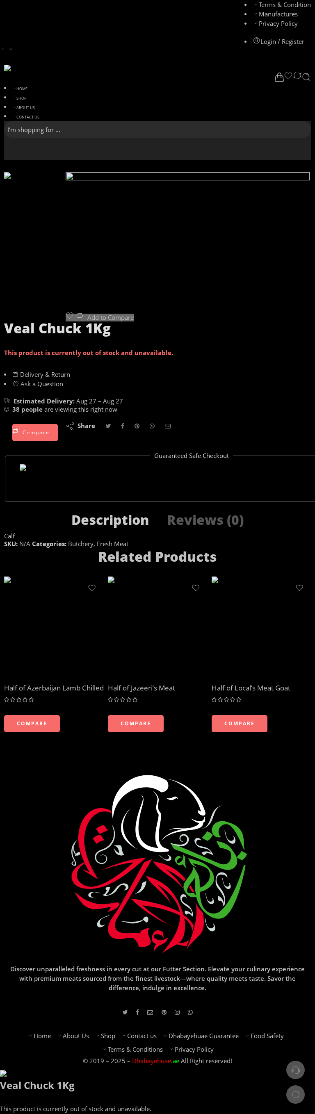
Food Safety (267, 1036)
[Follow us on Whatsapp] (190, 1012)
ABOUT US (25, 107)
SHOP (21, 98)
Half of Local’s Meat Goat (251, 688)
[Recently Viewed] (295, 1094)
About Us (76, 1036)
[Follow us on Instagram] (177, 1012)
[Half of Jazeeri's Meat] (158, 626)
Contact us (142, 1036)
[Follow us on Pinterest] (164, 1012)
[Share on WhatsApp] (152, 426)
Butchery (81, 544)
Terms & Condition (285, 5)
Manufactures (278, 14)
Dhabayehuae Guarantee (204, 1036)
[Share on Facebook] (122, 426)
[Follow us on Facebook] (137, 1012)
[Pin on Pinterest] (137, 426)
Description (110, 519)
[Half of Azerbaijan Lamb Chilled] (54, 626)
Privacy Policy (278, 23)
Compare (36, 432)
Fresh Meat (112, 544)
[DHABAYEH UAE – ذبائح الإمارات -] (51, 68)
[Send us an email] (150, 1012)
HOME (21, 88)
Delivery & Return (44, 374)
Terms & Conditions (135, 1049)
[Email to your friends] (168, 426)
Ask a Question (41, 384)
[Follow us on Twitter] (125, 1012)
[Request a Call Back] (295, 1070)
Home (42, 1036)
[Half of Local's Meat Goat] (261, 626)
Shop (108, 1036)
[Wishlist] (288, 77)
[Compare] (297, 77)
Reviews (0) (205, 519)
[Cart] (279, 77)
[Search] (306, 77)
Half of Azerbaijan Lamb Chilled (54, 688)
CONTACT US (27, 117)
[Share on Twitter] (108, 426)
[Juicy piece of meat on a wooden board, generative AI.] (35, 202)
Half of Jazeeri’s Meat (141, 688)
